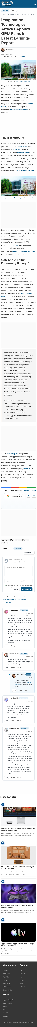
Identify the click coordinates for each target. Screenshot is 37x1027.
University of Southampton (22, 81)
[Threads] (34, 496)
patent (4, 543)
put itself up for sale (25, 170)
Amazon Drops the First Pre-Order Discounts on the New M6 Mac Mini (18, 829)
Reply (13, 646)
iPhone (24, 540)
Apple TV (6, 1006)
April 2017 (17, 149)
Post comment (26, 589)
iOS (4, 1009)
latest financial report (19, 109)
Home (6, 11)
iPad (17, 540)
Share (19, 646)
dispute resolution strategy (23, 251)
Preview (15, 589)
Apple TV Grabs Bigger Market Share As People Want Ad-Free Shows (17, 945)
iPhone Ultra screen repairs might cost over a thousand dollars (17, 906)
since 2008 (22, 146)
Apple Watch (7, 1003)
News (13, 11)
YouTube (6, 977)
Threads (6, 980)
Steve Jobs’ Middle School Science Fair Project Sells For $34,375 (17, 868)
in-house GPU (23, 152)
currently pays (12, 453)
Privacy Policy (7, 990)
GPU (11, 540)
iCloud (5, 1016)
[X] (28, 496)
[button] (29, 4)
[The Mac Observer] (7, 4)
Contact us (6, 983)
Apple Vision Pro (9, 1000)
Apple (4, 540)
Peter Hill (14, 245)
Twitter (5, 970)
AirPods (22, 987)
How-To (22, 974)
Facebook (6, 974)
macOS (5, 1013)
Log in (21, 563)
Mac (21, 977)
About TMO (7, 987)
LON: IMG (27, 468)
